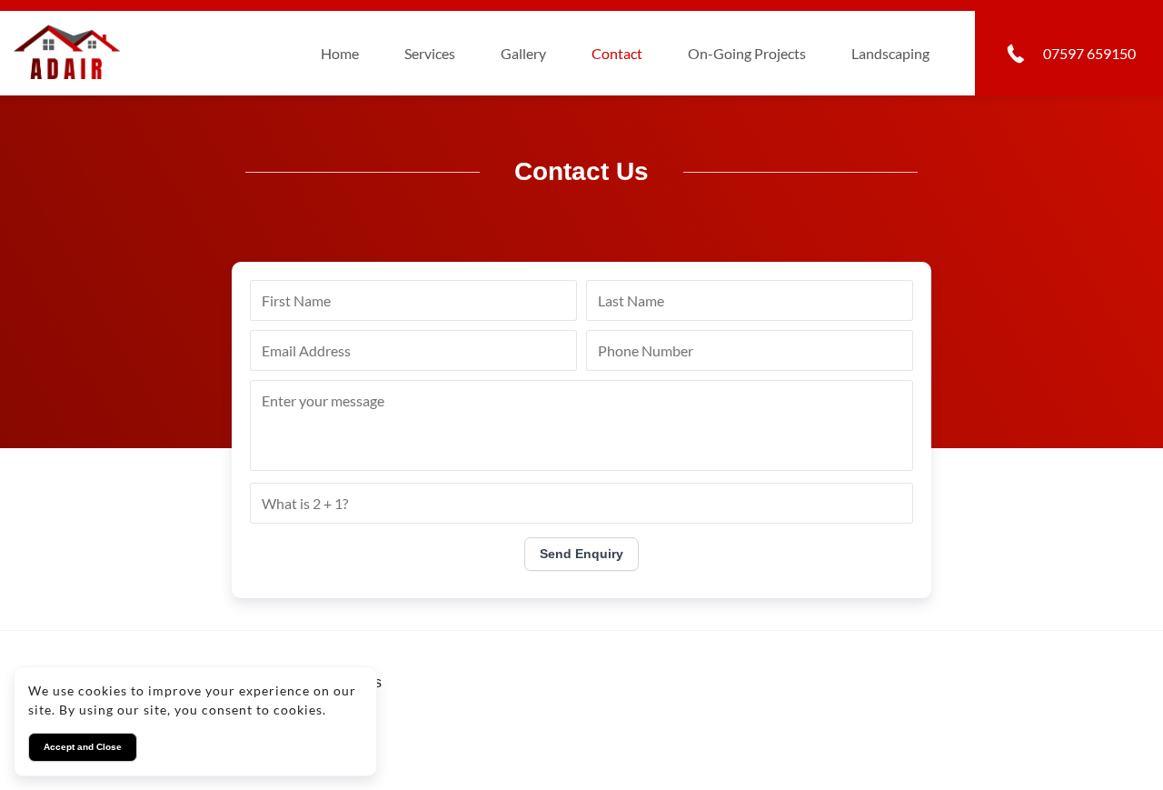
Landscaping (890, 53)
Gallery (523, 53)
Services (429, 53)
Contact (616, 53)
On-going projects (747, 53)
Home (340, 53)
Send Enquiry (581, 553)
